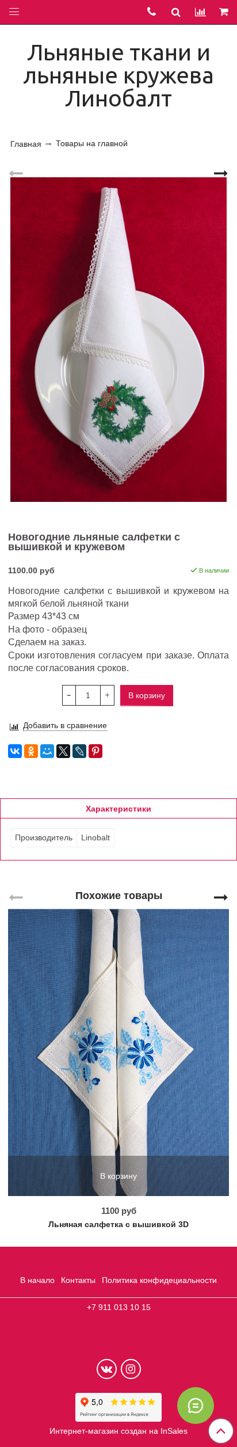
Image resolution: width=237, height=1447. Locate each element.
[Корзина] (224, 12)
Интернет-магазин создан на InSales (118, 1431)
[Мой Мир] (47, 751)
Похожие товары (118, 895)
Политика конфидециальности (159, 1280)
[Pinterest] (95, 751)
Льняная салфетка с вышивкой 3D (118, 1224)
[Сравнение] (200, 11)
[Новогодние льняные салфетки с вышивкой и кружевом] (118, 339)
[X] (63, 751)
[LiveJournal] (79, 751)
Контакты (78, 1280)
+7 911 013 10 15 (119, 1307)
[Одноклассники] (31, 751)
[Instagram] (131, 1369)
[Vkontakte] (107, 1369)
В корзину (118, 1176)
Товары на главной (92, 143)
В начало (37, 1280)
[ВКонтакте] (15, 751)
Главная (25, 143)
